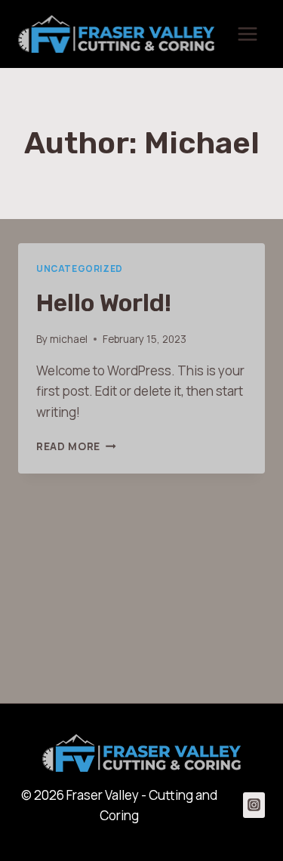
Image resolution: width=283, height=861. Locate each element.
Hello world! (103, 303)
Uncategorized (79, 268)
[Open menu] (247, 33)
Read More (76, 446)
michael (69, 339)
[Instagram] (254, 805)
